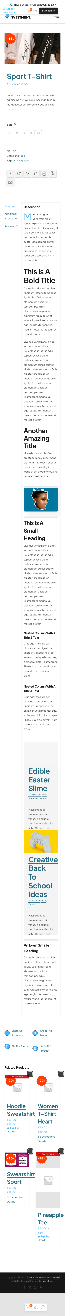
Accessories (34, 900)
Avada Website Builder (39, 1277)
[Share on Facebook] (10, 173)
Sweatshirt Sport (21, 1178)
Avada (56, 1277)
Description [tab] (11, 206)
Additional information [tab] (11, 216)
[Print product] (44, 173)
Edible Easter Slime (39, 779)
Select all (8, 8)
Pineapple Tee (51, 1218)
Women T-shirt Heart (48, 1114)
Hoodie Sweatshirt (21, 1110)
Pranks (31, 904)
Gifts (44, 794)
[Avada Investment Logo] (18, 14)
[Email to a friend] (10, 182)
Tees (22, 155)
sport (27, 160)
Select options (46, 1136)
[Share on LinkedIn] (35, 173)
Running (18, 160)
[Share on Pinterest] (27, 173)
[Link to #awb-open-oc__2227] (56, 16)
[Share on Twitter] (19, 173)
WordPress (48, 1281)
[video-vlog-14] (41, 488)
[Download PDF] (52, 173)
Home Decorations (37, 798)
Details (11, 1131)
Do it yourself (34, 794)
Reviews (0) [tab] (11, 226)
